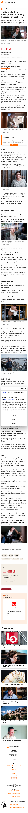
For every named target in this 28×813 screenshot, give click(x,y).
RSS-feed (14, 769)
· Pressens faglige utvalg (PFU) (17, 807)
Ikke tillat (14, 423)
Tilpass (13, 419)
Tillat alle (14, 415)
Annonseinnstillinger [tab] (19, 392)
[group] (14, 609)
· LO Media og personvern (14, 796)
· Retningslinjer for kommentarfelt (14, 792)
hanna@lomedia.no (5, 54)
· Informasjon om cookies (14, 795)
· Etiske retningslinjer (14, 790)
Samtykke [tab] (4, 392)
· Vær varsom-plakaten (15, 806)
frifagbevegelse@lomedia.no (14, 747)
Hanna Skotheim (6, 53)
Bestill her (14, 773)
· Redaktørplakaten (14, 804)
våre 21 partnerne (8, 399)
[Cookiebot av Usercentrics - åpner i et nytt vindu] (20, 388)
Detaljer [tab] (10, 392)
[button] (23, 609)
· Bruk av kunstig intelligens (14, 793)
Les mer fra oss (9, 581)
